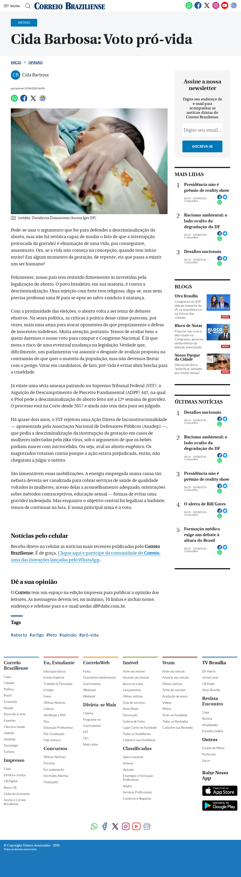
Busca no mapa (133, 684)
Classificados (137, 748)
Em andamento (54, 769)
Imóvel (130, 662)
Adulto (127, 786)
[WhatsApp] (189, 8)
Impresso (14, 760)
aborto (20, 634)
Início (16, 62)
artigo (38, 634)
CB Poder (208, 684)
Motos (166, 709)
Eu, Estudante (59, 662)
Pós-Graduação (54, 734)
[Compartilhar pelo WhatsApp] (219, 203)
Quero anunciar (133, 757)
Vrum (168, 662)
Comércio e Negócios (137, 798)
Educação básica (55, 671)
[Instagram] (215, 8)
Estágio (49, 690)
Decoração (130, 715)
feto (53, 634)
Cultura (49, 709)
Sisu (46, 721)
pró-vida (90, 634)
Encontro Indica (212, 731)
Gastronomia (92, 684)
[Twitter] (206, 8)
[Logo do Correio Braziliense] (69, 6)
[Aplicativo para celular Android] (219, 806)
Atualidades (210, 725)
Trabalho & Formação (58, 684)
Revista (207, 718)
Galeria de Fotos (134, 721)
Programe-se (92, 719)
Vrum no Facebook (174, 715)
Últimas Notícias (55, 702)
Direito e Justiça (15, 775)
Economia (10, 702)
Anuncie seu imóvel (136, 677)
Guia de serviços (134, 702)
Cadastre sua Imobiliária (139, 740)
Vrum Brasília (211, 690)
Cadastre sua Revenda (177, 727)
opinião (69, 634)
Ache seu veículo (173, 671)
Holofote (10, 739)
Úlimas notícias (133, 696)
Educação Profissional (58, 727)
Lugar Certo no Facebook (140, 727)
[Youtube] (224, 8)
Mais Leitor (90, 744)
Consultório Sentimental (99, 677)
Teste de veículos (173, 690)
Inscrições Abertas (56, 776)
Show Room (131, 709)
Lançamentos (132, 690)
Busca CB (10, 787)
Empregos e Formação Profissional (138, 778)
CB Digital (10, 781)
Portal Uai (209, 754)
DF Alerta (208, 671)
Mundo (8, 708)
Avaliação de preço (175, 696)
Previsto (49, 763)
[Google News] (233, 8)
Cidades (9, 683)
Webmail (89, 696)
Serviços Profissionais (137, 792)
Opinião (35, 62)
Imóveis (128, 763)
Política (9, 689)
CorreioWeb (96, 662)
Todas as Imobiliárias (137, 734)
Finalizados (51, 782)
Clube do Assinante (17, 794)
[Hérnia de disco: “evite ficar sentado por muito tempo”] (218, 362)
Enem (47, 696)
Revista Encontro (212, 701)
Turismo (9, 752)
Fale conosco (52, 740)
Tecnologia (11, 745)
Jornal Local (210, 677)
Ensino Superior (54, 677)
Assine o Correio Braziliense (15, 802)
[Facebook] (197, 8)
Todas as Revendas (175, 721)
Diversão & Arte (15, 714)
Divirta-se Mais (99, 705)
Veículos (128, 769)
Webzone (89, 690)
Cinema (88, 713)
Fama (87, 671)
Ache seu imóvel (134, 671)
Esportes (10, 720)
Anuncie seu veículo (175, 677)
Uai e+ (206, 761)
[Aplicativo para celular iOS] (219, 791)
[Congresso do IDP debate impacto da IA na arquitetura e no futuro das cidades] (218, 302)
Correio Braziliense (16, 665)
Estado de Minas (213, 748)
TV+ (86, 738)
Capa (7, 677)
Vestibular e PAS (55, 715)
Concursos (55, 748)
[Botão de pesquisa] (26, 6)
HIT (85, 732)
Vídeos (167, 702)
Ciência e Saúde (14, 727)
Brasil (7, 695)
